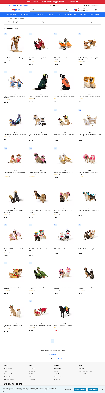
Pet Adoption (57, 379)
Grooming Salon (58, 368)
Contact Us (32, 371)
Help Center (32, 368)
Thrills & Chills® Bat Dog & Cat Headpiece (89, 210)
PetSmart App (7, 376)
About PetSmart (8, 368)
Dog (6, 18)
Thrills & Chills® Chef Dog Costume (62, 249)
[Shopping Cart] (98, 10)
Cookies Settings (67, 389)
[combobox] (49, 9)
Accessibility (32, 379)
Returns (31, 376)
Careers (6, 371)
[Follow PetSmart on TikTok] (17, 384)
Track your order (23, 5)
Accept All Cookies (93, 389)
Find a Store (81, 368)
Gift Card (8, 5)
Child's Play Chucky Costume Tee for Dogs (64, 96)
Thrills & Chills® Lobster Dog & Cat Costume (40, 325)
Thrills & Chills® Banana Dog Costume (63, 172)
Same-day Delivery (83, 374)
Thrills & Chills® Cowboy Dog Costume (88, 249)
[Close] (102, 389)
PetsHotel (56, 374)
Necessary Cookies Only (80, 389)
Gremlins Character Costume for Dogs (13, 58)
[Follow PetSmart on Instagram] (9, 384)
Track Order (32, 374)
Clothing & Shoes (13, 18)
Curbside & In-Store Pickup (85, 371)
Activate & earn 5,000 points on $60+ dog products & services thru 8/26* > (53, 2)
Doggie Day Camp (58, 376)
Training (56, 371)
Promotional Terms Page (58, 358)
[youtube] (20, 384)
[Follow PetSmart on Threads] (13, 384)
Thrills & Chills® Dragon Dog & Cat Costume (15, 134)
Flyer (14, 5)
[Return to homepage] (16, 9)
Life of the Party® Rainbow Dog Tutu (63, 325)
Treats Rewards (8, 374)
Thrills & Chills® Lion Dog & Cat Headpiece (89, 96)
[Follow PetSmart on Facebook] (5, 384)
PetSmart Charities (9, 379)
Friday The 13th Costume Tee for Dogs (38, 96)
